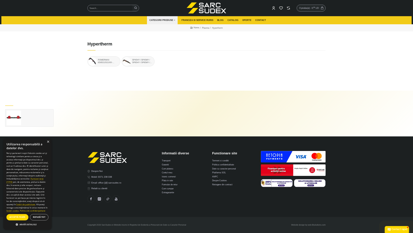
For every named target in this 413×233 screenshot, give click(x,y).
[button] (24, 121)
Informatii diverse (175, 153)
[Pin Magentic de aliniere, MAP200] (14, 118)
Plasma (205, 28)
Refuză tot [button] (39, 217)
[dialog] (27, 184)
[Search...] (135, 8)
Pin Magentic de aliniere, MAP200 (37, 114)
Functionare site (224, 153)
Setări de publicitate (25, 204)
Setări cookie (12, 210)
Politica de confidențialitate (32, 210)
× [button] (48, 142)
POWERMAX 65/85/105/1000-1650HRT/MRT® (105, 61)
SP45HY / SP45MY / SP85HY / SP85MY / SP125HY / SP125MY (141, 61)
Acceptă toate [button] (17, 217)
